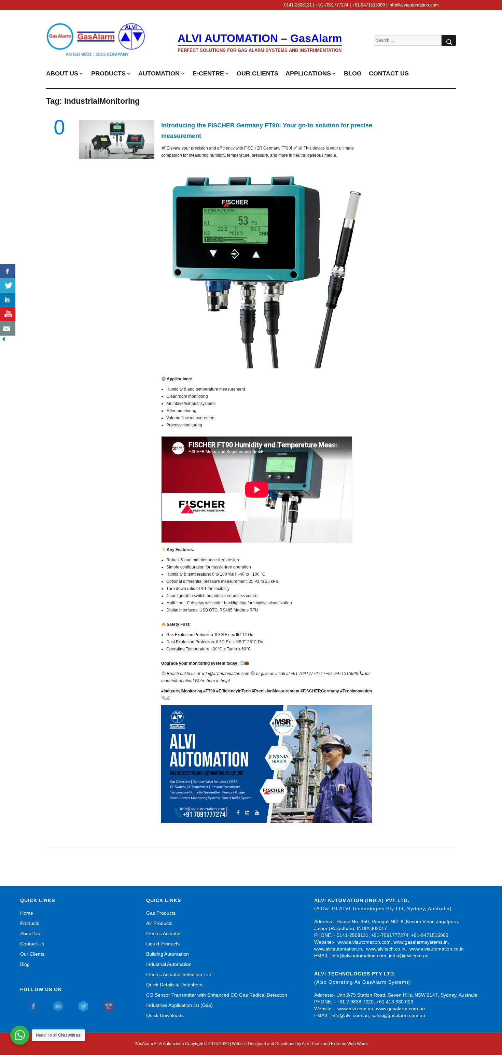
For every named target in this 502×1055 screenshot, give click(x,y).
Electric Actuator (163, 933)
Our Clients (32, 954)
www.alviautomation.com (364, 942)
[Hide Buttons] (3, 339)
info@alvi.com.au (350, 1015)
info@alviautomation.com (359, 955)
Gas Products (161, 913)
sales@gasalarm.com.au (398, 1015)
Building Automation (167, 954)
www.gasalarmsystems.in (420, 942)
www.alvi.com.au (355, 1008)
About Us (30, 933)
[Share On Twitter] (7, 285)
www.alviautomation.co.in (436, 949)
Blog (25, 964)
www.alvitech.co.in (385, 949)
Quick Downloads (165, 1015)
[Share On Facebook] (7, 271)
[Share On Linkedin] (7, 300)
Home (26, 913)
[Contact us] (7, 328)
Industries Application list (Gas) (179, 1005)
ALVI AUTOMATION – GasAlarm (260, 38)
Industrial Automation (169, 964)
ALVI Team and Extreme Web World (335, 1043)
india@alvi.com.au (409, 955)
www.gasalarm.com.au (400, 1008)
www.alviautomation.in (338, 949)
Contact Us (32, 943)
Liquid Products (163, 943)
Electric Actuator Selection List (178, 974)
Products (29, 923)
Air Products (159, 923)
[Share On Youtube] (7, 314)
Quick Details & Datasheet (174, 984)
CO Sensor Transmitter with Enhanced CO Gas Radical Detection (216, 995)
